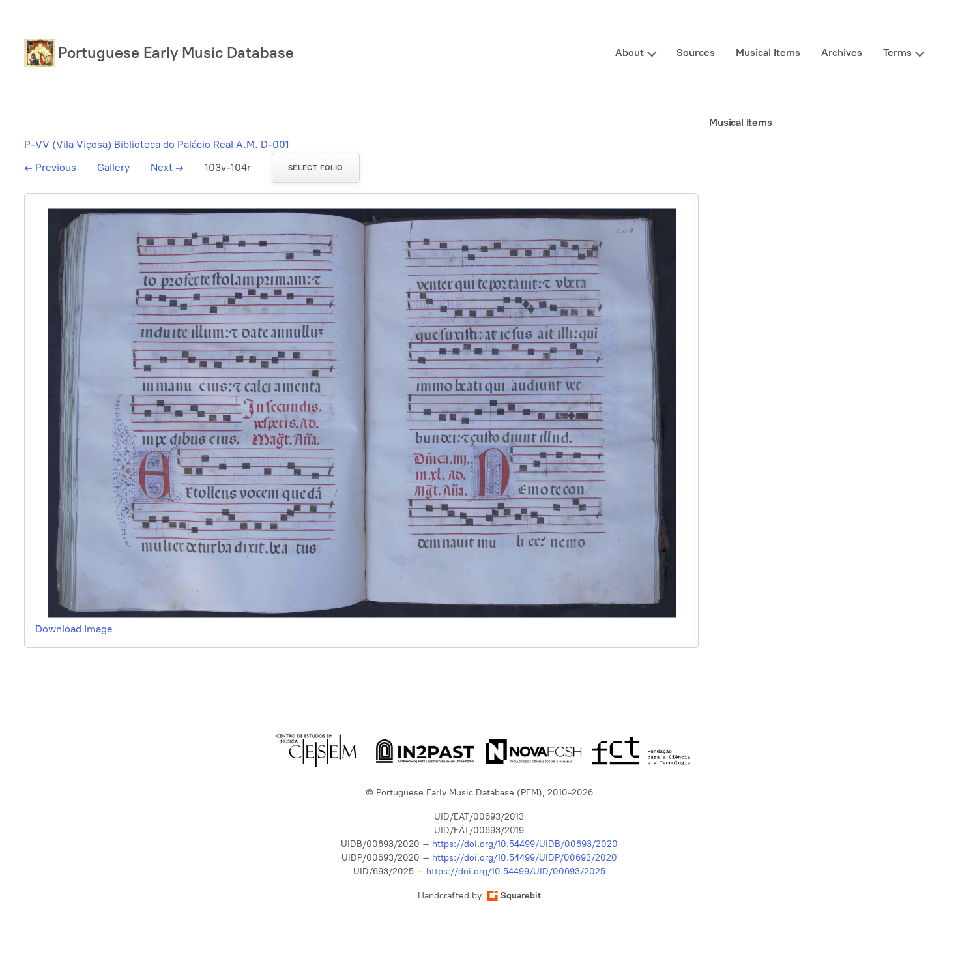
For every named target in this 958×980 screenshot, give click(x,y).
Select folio (315, 167)
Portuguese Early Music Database (176, 52)
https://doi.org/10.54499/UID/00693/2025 (515, 871)
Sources (695, 52)
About (629, 52)
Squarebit (521, 895)
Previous (50, 167)
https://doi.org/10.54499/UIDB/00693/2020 (525, 844)
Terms (897, 52)
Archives (841, 52)
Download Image (74, 629)
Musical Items (768, 52)
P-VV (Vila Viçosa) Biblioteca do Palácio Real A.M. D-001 (156, 144)
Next (167, 167)
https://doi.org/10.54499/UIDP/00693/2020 (524, 857)
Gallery (113, 167)
